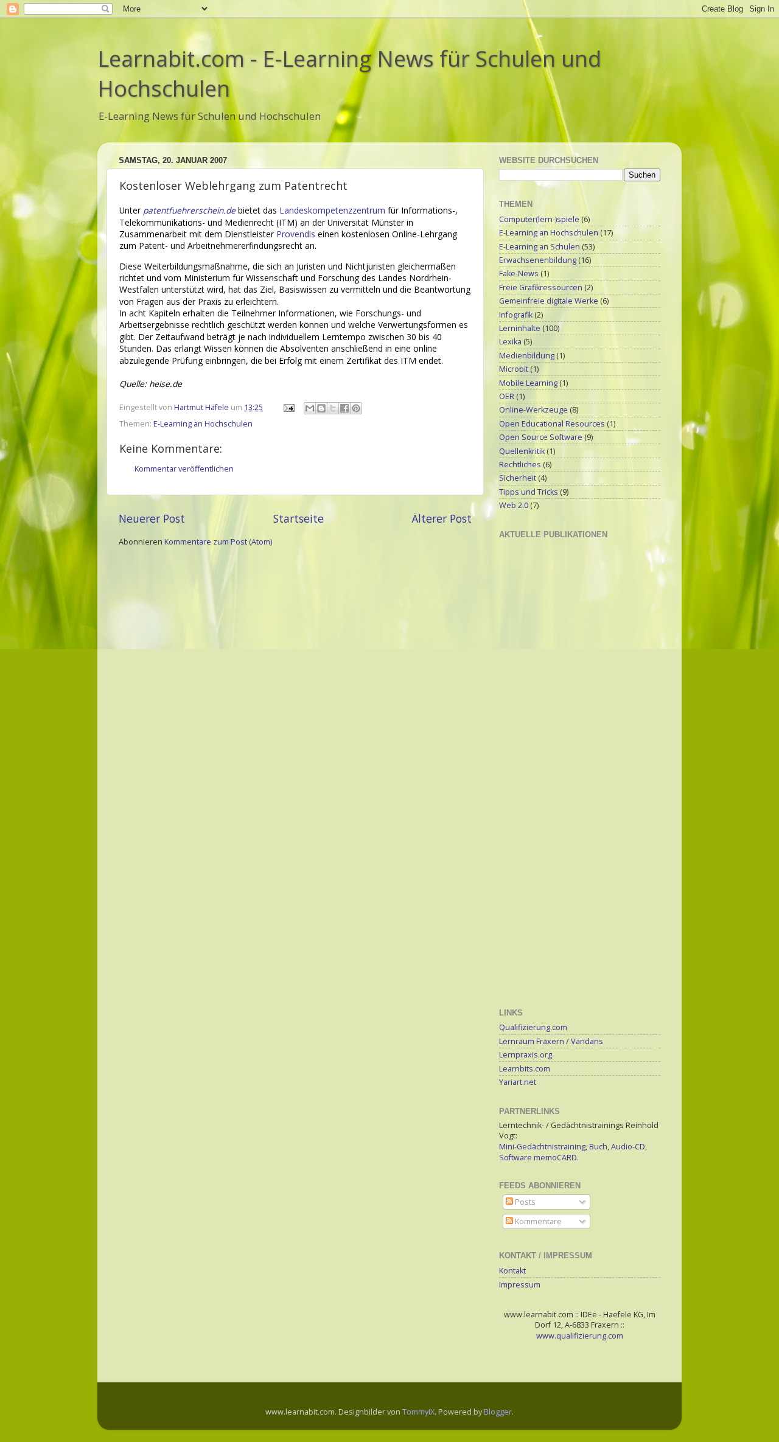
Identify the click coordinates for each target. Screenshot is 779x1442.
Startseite (298, 518)
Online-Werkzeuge (533, 410)
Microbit (513, 369)
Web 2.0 (513, 505)
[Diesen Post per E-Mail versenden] (310, 408)
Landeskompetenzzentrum (332, 210)
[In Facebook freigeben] (344, 408)
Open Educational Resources (552, 424)
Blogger (498, 1412)
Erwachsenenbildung (537, 260)
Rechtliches (520, 464)
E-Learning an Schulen (539, 247)
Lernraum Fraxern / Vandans (551, 1041)
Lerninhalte (519, 328)
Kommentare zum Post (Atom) (218, 542)
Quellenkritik (522, 451)
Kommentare (537, 1221)
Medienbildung (526, 355)
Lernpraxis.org (525, 1055)
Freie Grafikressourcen (540, 287)
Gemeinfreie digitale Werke (548, 301)
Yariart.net (517, 1082)
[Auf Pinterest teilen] (356, 408)
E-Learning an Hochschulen (203, 424)
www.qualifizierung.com (579, 1336)
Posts (524, 1202)
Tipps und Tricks (528, 492)
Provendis (295, 234)
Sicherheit (517, 478)
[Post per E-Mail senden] (288, 407)
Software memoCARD (538, 1157)
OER (506, 396)
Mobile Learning (528, 383)
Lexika (510, 341)
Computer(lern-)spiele (539, 219)
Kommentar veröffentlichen (184, 469)
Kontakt (512, 1271)
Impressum (519, 1285)
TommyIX (418, 1412)
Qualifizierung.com (533, 1027)
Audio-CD (628, 1146)
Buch (598, 1146)
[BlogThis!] (321, 408)
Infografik (516, 315)
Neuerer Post (152, 518)
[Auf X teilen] (333, 408)
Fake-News (519, 273)
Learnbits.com (524, 1069)
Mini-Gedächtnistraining (542, 1146)
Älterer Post (442, 518)
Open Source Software (540, 437)
